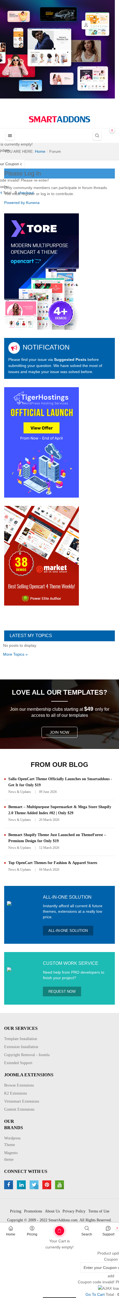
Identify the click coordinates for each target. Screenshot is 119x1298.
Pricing (32, 1234)
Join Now (59, 732)
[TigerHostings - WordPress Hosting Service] (41, 442)
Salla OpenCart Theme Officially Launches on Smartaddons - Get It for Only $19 (60, 782)
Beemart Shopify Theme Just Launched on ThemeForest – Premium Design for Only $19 (57, 838)
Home (10, 1234)
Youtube (60, 1184)
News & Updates (19, 792)
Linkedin (22, 1184)
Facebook (9, 1184)
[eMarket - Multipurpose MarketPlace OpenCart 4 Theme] (41, 555)
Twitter (35, 1184)
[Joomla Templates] (59, 119)
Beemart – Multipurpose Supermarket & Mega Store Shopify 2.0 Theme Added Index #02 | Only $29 (59, 810)
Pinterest (47, 1184)
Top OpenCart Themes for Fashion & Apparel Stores (52, 863)
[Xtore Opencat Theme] (41, 271)
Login (86, 24)
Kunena (33, 202)
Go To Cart (48, 1229)
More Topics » (15, 654)
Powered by (14, 202)
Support (108, 1234)
